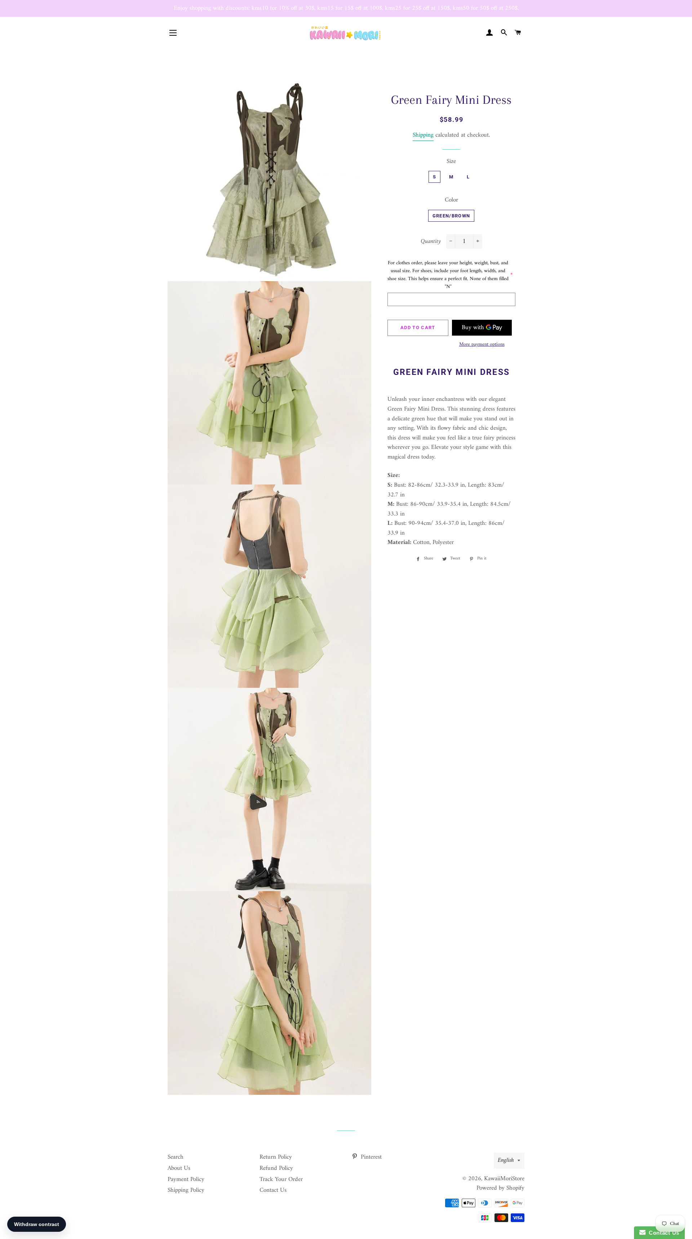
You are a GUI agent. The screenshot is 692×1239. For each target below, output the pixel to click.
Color (451, 200)
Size (451, 162)
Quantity (431, 242)
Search (175, 1157)
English (506, 1160)
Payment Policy (186, 1179)
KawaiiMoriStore (504, 1178)
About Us (179, 1168)
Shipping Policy (186, 1190)
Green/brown (451, 215)
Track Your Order (281, 1179)
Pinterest (370, 1157)
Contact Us (273, 1190)
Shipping (423, 135)
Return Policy (276, 1157)
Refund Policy (276, 1168)
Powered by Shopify (500, 1188)
